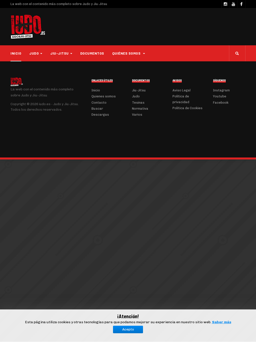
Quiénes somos (127, 53)
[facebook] (241, 4)
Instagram (221, 90)
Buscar (97, 108)
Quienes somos (104, 96)
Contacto (99, 102)
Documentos (92, 53)
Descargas (100, 114)
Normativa (140, 108)
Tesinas (138, 102)
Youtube (219, 96)
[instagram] (225, 4)
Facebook (220, 102)
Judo (136, 96)
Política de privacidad (180, 99)
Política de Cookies (187, 108)
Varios (137, 114)
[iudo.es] (28, 26)
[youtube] (233, 4)
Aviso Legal (181, 90)
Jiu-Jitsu (139, 90)
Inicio (15, 53)
